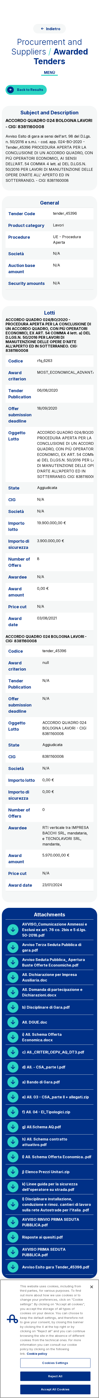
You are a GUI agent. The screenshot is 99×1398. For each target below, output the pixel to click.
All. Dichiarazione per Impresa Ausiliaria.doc (49, 977)
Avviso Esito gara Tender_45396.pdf (55, 1267)
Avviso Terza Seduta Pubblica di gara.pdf (51, 947)
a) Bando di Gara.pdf (41, 1082)
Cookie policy (37, 1353)
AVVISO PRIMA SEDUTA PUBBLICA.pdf (44, 1252)
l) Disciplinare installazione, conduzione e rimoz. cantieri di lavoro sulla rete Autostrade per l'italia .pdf (56, 1204)
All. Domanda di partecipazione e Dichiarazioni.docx (52, 992)
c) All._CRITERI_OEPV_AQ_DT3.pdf (53, 1052)
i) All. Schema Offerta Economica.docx (42, 1037)
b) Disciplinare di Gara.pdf (46, 1007)
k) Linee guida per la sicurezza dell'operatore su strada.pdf (50, 1187)
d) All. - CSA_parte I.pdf (43, 1067)
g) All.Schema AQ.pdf (41, 1127)
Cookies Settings (55, 1363)
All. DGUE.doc (34, 1022)
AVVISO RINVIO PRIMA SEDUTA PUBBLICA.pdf (50, 1222)
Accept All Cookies (55, 1389)
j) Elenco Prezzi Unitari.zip (46, 1171)
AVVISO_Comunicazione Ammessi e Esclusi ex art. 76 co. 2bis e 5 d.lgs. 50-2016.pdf (54, 930)
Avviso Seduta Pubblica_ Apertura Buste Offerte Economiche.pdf (53, 962)
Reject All (55, 1376)
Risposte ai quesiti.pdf (42, 1237)
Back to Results (30, 90)
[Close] (92, 1287)
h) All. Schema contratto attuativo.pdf (44, 1142)
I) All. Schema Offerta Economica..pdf (56, 1157)
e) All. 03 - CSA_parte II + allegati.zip (55, 1097)
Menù (49, 72)
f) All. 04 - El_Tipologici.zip (46, 1112)
